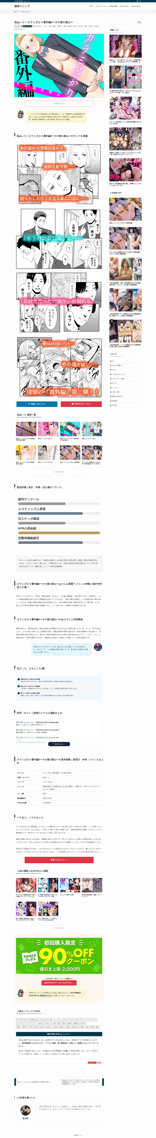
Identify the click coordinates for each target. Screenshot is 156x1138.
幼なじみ (80, 26)
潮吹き (97, 26)
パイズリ (93, 1019)
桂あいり (91, 26)
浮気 (55, 1027)
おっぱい (44, 1019)
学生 (83, 1023)
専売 (36, 1027)
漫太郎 (25, 1118)
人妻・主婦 (56, 1023)
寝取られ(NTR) (27, 26)
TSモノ (114, 370)
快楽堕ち (115, 401)
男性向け (75, 1027)
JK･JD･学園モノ (117, 365)
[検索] (140, 1)
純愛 (81, 1027)
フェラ (45, 26)
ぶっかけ (63, 1019)
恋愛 (86, 26)
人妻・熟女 (115, 392)
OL (25, 1019)
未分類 (114, 405)
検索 (139, 22)
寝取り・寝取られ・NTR (70, 26)
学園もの (59, 26)
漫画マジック (22, 6)
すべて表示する (59, 472)
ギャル (78, 1019)
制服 (54, 26)
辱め (87, 1027)
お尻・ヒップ (53, 1019)
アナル (71, 1019)
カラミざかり (38, 26)
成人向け (48, 1027)
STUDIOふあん (33, 1019)
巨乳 (41, 1027)
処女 (64, 1023)
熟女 (68, 1027)
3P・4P (19, 1019)
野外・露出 (94, 1027)
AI (112, 361)
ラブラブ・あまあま (37, 1023)
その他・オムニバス (118, 374)
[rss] (137, 1)
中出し (48, 1023)
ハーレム (85, 1019)
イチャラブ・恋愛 (118, 379)
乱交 (50, 26)
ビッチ (19, 1023)
